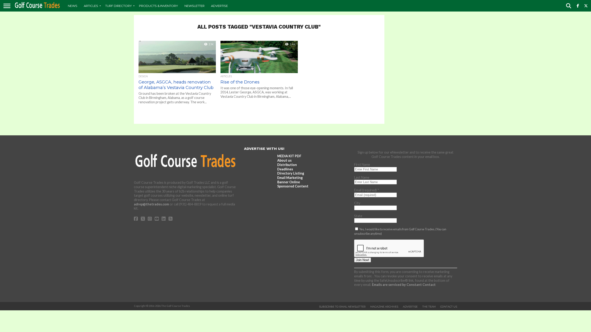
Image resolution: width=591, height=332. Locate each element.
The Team (429, 306)
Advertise (219, 6)
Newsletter (194, 6)
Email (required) (366, 190)
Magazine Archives (384, 306)
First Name (362, 164)
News (72, 6)
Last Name (361, 177)
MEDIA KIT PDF (289, 156)
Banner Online (288, 182)
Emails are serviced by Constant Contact (404, 285)
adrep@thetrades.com (151, 204)
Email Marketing (290, 178)
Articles (91, 6)
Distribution (287, 165)
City (357, 203)
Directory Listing (290, 173)
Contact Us (448, 306)
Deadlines (285, 169)
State (358, 216)
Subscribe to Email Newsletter (342, 306)
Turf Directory (118, 6)
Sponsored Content (292, 186)
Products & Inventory (158, 6)
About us (284, 160)
